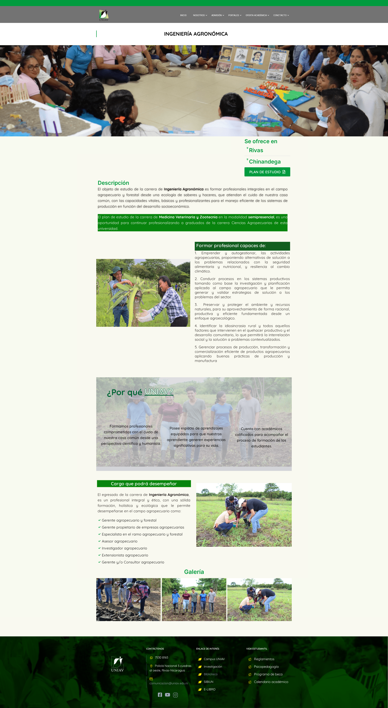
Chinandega (265, 161)
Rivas (256, 150)
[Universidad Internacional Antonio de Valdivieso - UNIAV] (106, 15)
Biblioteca (210, 674)
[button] (267, 150)
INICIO (183, 15)
